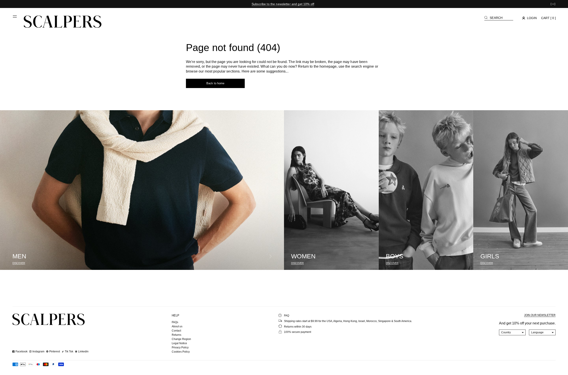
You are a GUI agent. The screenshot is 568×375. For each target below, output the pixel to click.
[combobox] (512, 332)
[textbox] (512, 332)
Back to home (215, 83)
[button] (15, 18)
